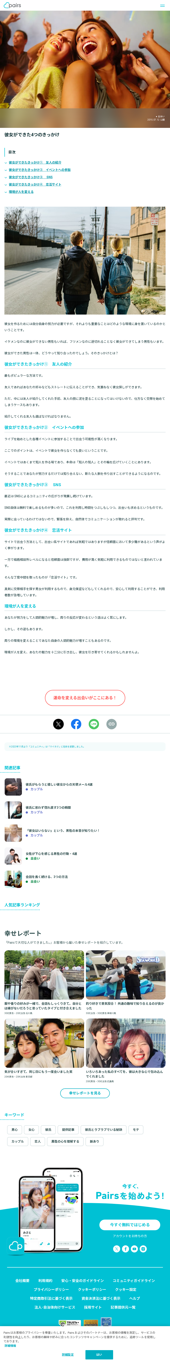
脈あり (94, 1141)
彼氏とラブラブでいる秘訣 (103, 1129)
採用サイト (93, 1307)
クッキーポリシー (92, 1290)
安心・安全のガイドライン (82, 1281)
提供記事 (68, 1129)
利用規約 (45, 1281)
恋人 (38, 1141)
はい (99, 1354)
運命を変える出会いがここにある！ (85, 697)
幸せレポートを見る (85, 1093)
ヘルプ (134, 1298)
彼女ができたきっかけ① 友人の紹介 (35, 162)
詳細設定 (68, 1354)
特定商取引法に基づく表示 (51, 1298)
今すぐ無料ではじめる (130, 1224)
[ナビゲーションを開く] (161, 5)
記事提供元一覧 (123, 1307)
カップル (18, 1141)
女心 (31, 1129)
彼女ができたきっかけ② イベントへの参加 (40, 170)
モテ (136, 1129)
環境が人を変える (21, 192)
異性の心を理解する (65, 1141)
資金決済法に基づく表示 (100, 1298)
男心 (15, 1129)
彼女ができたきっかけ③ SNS (31, 177)
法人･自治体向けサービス (55, 1307)
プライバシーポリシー (51, 1290)
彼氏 (48, 1129)
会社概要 (22, 1281)
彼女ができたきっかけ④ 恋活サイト (35, 184)
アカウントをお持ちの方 (130, 1236)
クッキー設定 (125, 1290)
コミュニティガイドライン (134, 1281)
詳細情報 (10, 1345)
